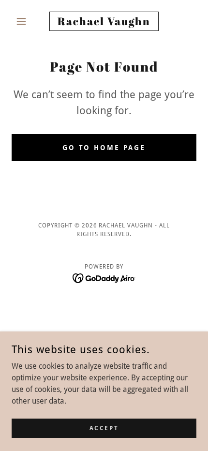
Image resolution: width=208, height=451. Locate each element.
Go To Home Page (104, 147)
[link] (103, 21)
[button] (25, 21)
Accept (104, 427)
